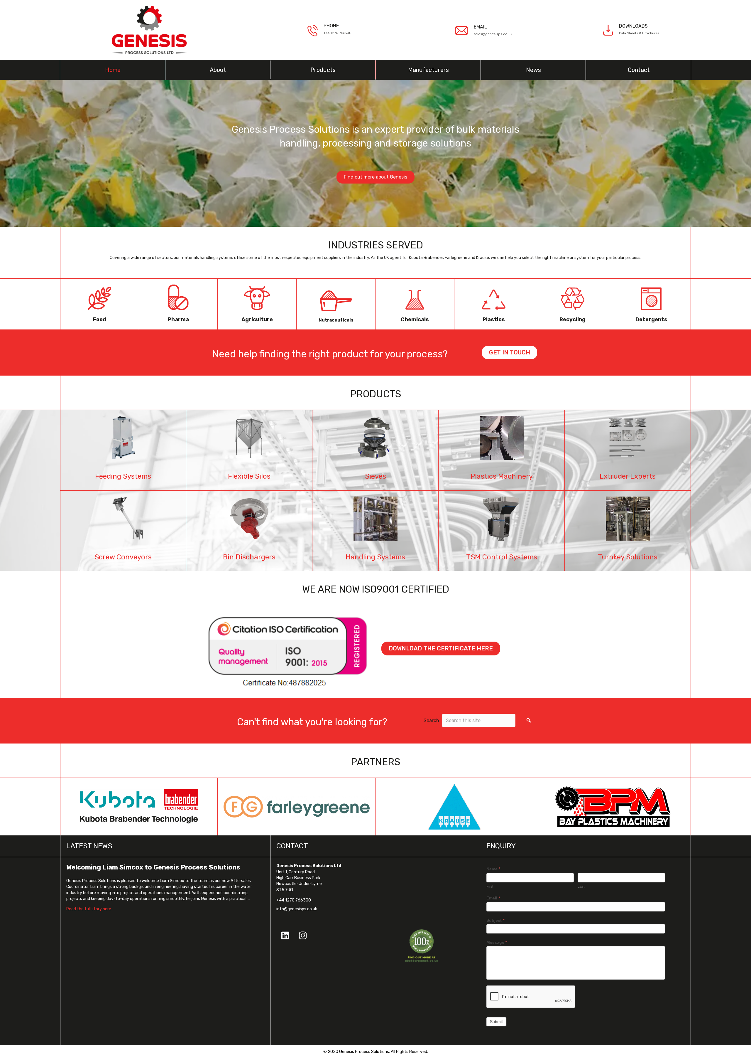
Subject (495, 920)
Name (493, 869)
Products (323, 69)
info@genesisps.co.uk (296, 908)
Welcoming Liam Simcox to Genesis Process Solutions (153, 867)
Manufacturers (428, 69)
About (218, 69)
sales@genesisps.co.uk (493, 34)
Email (493, 898)
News (533, 69)
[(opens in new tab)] (421, 945)
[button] (528, 720)
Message (496, 942)
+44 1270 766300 (337, 33)
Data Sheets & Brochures (639, 33)
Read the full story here (88, 908)
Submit (496, 1021)
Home (113, 69)
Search (431, 720)
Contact (639, 69)
